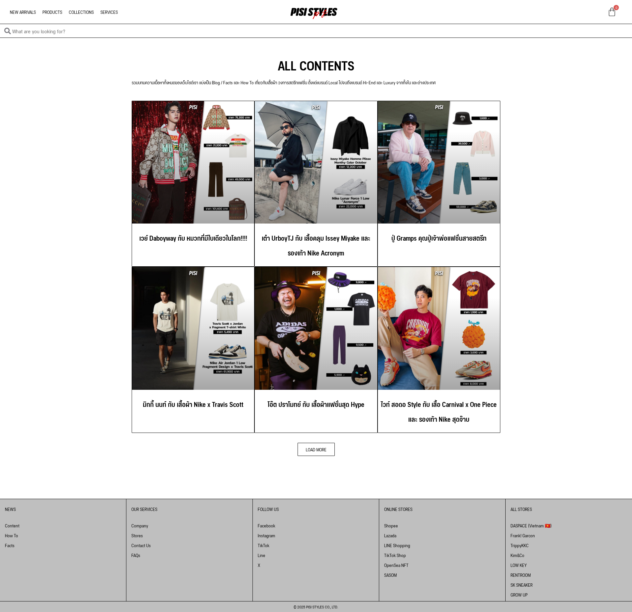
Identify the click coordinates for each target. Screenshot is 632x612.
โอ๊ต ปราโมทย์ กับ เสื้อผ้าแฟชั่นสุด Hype (316, 403)
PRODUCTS (52, 12)
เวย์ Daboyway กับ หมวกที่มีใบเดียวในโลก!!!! (193, 237)
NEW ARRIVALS (23, 12)
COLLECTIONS (81, 12)
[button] (316, 449)
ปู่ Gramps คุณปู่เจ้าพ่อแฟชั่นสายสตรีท (439, 237)
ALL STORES (521, 509)
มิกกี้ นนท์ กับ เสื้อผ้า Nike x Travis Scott (193, 403)
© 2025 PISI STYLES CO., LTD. (316, 606)
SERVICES (109, 12)
